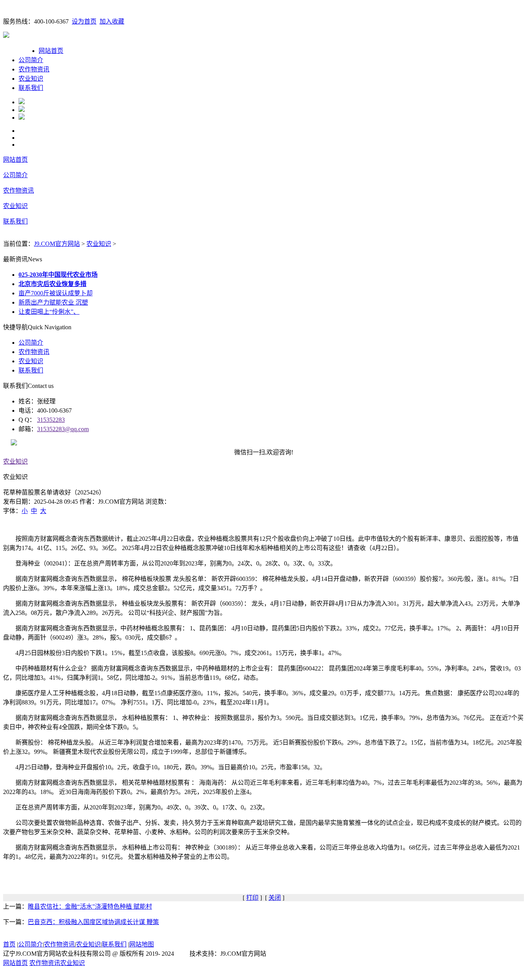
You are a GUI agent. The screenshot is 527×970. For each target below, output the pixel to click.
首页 (9, 944)
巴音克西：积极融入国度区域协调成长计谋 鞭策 (93, 922)
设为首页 (84, 21)
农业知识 (31, 78)
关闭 (275, 897)
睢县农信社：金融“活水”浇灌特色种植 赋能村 (90, 906)
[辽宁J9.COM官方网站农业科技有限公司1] (22, 102)
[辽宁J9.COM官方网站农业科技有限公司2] (22, 110)
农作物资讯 (34, 69)
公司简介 (31, 60)
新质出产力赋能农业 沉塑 (53, 302)
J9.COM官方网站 (57, 243)
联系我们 (31, 88)
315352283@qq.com (63, 429)
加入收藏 (112, 21)
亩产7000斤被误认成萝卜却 (56, 293)
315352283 (51, 419)
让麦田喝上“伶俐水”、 (49, 311)
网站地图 (141, 944)
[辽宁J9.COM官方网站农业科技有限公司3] (22, 117)
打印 (252, 897)
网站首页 (51, 50)
